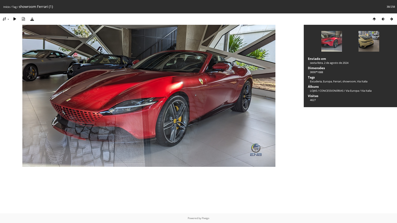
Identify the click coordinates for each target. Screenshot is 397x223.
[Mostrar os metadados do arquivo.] (23, 19)
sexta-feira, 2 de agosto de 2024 (329, 63)
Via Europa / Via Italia (359, 91)
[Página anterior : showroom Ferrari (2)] (383, 19)
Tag (14, 7)
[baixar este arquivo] (32, 19)
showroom (349, 81)
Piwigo (205, 218)
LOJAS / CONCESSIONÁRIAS (326, 91)
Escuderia (316, 81)
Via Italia (362, 81)
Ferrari (337, 81)
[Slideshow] (14, 19)
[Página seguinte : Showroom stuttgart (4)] (391, 19)
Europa (327, 81)
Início (6, 7)
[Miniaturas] (374, 19)
